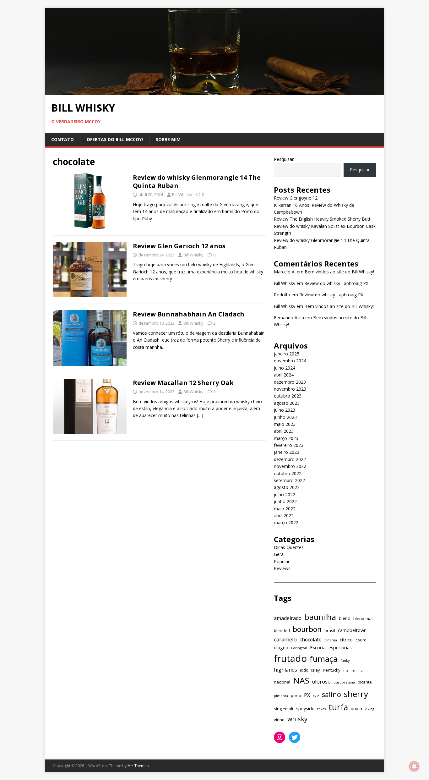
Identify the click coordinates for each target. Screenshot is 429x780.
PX (307, 695)
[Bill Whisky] (214, 91)
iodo (304, 670)
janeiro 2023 (286, 452)
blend (344, 618)
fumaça (324, 658)
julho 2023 (284, 410)
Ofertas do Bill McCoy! (115, 139)
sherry (356, 694)
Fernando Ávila (289, 318)
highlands (285, 669)
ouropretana (344, 682)
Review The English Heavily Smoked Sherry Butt (322, 219)
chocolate (311, 639)
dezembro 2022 (290, 459)
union (356, 708)
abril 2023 (284, 431)
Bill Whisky (182, 194)
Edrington (299, 648)
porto (296, 695)
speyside (305, 708)
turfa (338, 707)
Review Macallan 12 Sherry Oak (183, 382)
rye (316, 695)
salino (331, 694)
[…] (200, 415)
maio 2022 (285, 509)
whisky (297, 719)
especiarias (340, 647)
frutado (290, 658)
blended (282, 630)
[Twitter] (294, 737)
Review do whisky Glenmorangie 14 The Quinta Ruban (197, 181)
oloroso (321, 681)
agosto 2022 (287, 487)
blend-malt (363, 618)
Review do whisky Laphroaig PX (336, 283)
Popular (282, 561)
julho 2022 (284, 494)
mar (346, 670)
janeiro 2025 (286, 354)
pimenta (281, 696)
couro (361, 640)
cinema (330, 640)
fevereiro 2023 (288, 445)
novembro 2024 (290, 361)
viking (369, 709)
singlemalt (283, 708)
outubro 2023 (287, 396)
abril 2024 (284, 375)
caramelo (285, 639)
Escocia (318, 647)
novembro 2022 (290, 466)
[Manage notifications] (414, 766)
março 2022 (286, 522)
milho (358, 670)
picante (365, 682)
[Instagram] (279, 737)
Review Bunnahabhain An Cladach (188, 314)
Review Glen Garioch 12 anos (179, 246)
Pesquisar (284, 159)
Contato (62, 139)
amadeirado (287, 618)
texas (321, 709)
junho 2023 (285, 417)
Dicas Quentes (289, 547)
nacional (282, 682)
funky (345, 660)
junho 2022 (285, 501)
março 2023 (286, 438)
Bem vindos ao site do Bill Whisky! (339, 272)
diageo (281, 647)
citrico (346, 639)
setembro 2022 (289, 480)
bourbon (307, 629)
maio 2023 (285, 424)
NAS (301, 680)
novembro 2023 (290, 389)
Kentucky (331, 670)
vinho (279, 719)
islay (315, 670)
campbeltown (352, 630)
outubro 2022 (287, 473)
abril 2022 (284, 516)
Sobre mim (168, 139)
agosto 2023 (287, 403)
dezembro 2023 (290, 382)
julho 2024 (284, 368)
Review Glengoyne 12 (296, 198)
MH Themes (138, 765)
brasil (329, 630)
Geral (279, 554)
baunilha (320, 617)
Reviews (282, 568)
